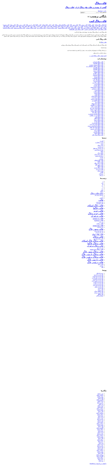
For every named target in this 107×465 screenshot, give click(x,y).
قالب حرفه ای (87, 26)
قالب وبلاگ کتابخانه (8, 28)
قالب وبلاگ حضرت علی (97, 106)
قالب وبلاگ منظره (98, 91)
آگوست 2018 (100, 399)
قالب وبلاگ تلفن (99, 117)
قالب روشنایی (73, 26)
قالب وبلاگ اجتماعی (98, 62)
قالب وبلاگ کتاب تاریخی (97, 99)
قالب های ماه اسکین (99, 232)
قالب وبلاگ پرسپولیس (97, 88)
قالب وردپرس (99, 169)
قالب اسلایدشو (99, 203)
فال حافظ (100, 294)
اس (102, 183)
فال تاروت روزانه (98, 292)
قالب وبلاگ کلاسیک (98, 63)
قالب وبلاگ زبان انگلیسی (96, 105)
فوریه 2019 (100, 394)
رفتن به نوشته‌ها (102, 11)
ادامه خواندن (97, 55)
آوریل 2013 (100, 444)
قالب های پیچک (23, 26)
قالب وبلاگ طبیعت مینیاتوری (95, 114)
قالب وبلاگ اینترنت (98, 81)
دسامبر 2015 (100, 408)
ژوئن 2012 (100, 459)
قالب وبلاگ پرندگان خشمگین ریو (94, 66)
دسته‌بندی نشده (99, 156)
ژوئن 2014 (100, 431)
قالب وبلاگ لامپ (97, 21)
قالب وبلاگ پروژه (98, 130)
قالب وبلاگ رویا (99, 102)
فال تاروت (100, 288)
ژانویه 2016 (100, 407)
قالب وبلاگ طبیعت (98, 85)
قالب (53, 25)
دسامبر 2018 (100, 395)
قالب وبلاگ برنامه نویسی (96, 87)
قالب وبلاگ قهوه (99, 94)
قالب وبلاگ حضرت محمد (96, 109)
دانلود (101, 151)
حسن (102, 190)
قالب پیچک (13, 25)
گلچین (101, 172)
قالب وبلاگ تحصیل (62, 28)
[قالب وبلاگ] (102, 42)
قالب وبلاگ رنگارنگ (98, 73)
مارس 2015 (100, 419)
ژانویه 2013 (100, 449)
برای (102, 185)
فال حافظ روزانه (98, 291)
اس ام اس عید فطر (98, 148)
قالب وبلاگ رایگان (100, 247)
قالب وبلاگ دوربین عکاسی (96, 115)
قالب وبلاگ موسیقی (98, 75)
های (102, 267)
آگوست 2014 (100, 428)
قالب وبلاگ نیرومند (98, 70)
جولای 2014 (100, 429)
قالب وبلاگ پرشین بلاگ (74, 28)
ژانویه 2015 (100, 422)
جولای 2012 (100, 458)
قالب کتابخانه (56, 26)
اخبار (102, 144)
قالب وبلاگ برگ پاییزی (97, 97)
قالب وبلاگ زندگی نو (98, 82)
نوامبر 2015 (100, 410)
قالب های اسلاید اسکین (98, 231)
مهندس (101, 265)
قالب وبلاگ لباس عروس (96, 129)
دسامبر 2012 (100, 450)
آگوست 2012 (100, 456)
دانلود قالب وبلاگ (59, 25)
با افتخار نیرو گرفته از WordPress (98, 463)
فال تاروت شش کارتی (97, 280)
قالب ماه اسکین (100, 227)
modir (70, 29)
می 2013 (101, 443)
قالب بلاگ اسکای (99, 25)
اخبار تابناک (100, 145)
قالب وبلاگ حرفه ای (51, 28)
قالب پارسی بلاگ (30, 25)
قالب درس (80, 26)
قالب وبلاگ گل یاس (98, 79)
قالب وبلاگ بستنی (98, 93)
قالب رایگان (101, 222)
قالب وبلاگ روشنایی (31, 28)
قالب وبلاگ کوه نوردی (97, 123)
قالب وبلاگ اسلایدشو (98, 238)
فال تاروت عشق (99, 286)
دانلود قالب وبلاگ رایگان (99, 195)
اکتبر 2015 (100, 411)
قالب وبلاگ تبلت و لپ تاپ (96, 124)
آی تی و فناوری (99, 142)
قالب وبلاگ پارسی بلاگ (87, 28)
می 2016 (101, 404)
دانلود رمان (100, 153)
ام (102, 184)
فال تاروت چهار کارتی (97, 277)
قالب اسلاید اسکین (99, 202)
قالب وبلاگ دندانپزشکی (97, 103)
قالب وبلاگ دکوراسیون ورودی (95, 126)
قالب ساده (100, 223)
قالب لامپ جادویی (41, 26)
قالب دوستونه (98, 220)
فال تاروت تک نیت (98, 274)
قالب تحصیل (6, 25)
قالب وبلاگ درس (41, 28)
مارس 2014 (100, 434)
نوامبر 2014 (100, 425)
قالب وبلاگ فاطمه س (97, 100)
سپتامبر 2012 (99, 455)
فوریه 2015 (100, 420)
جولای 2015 (100, 414)
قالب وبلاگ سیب (98, 90)
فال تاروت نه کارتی (98, 282)
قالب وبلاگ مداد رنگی (97, 135)
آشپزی (101, 141)
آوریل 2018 (100, 401)
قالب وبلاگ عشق (98, 133)
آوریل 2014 (100, 432)
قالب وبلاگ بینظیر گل (97, 112)
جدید (102, 188)
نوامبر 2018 (100, 397)
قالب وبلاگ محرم (98, 121)
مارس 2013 (100, 446)
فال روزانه (100, 289)
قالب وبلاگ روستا (98, 120)
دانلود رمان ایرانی (98, 154)
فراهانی (101, 198)
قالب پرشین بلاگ (83, 25)
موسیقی (101, 173)
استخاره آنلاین (99, 295)
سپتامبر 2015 (99, 413)
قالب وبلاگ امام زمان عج (96, 108)
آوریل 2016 (100, 405)
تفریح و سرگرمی (98, 150)
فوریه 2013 (100, 447)
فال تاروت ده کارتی (98, 283)
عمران (101, 157)
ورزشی (101, 175)
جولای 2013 (100, 440)
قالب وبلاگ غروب (98, 84)
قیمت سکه (100, 170)
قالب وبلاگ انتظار (98, 118)
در (102, 196)
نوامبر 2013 (100, 437)
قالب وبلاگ (66, 25)
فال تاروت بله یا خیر (98, 285)
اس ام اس (100, 147)
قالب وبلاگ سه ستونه (19, 28)
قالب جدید (103, 26)
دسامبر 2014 (100, 423)
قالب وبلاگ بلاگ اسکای (92, 241)
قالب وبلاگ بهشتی (98, 72)
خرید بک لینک (100, 273)
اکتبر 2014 (100, 426)
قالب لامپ (49, 26)
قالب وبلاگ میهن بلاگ (77, 29)
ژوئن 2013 (100, 441)
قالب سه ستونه (64, 26)
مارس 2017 (100, 402)
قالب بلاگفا (91, 25)
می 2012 (101, 461)
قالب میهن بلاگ (74, 25)
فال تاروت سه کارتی (98, 276)
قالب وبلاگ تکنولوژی (97, 78)
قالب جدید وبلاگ (96, 26)
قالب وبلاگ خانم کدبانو (97, 96)
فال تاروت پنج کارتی (98, 279)
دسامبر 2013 (100, 435)
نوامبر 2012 (100, 452)
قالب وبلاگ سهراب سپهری (96, 65)
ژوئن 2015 (100, 416)
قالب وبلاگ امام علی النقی (96, 127)
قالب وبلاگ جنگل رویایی (97, 111)
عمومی (101, 159)
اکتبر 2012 (100, 453)
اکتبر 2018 (100, 398)
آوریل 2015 (100, 417)
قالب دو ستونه (98, 218)
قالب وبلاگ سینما (98, 76)
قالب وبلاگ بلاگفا (97, 28)
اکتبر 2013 (100, 438)
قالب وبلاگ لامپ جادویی (90, 29)
